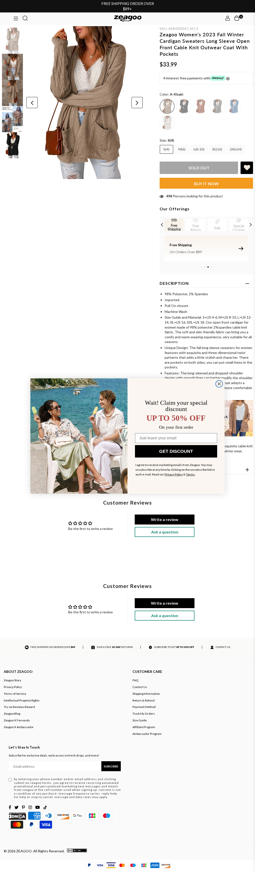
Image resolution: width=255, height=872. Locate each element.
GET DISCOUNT (176, 451)
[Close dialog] (219, 383)
